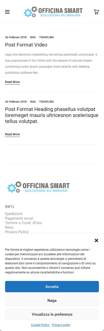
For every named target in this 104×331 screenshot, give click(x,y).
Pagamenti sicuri (19, 218)
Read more (12, 82)
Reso (9, 227)
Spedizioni (13, 214)
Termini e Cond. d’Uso (23, 223)
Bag (33, 37)
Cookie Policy (40, 325)
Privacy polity (61, 325)
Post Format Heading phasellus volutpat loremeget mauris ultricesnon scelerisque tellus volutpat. (51, 115)
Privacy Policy (17, 232)
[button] (96, 239)
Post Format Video (26, 45)
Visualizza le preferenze (52, 314)
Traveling (46, 37)
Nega (52, 300)
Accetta (52, 286)
